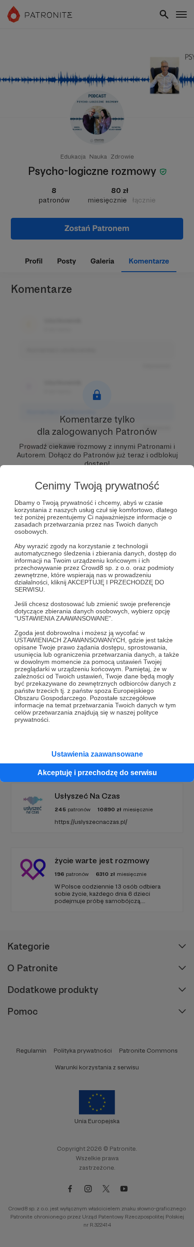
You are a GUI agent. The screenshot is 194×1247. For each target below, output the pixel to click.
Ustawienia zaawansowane (97, 754)
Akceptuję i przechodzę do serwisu (97, 772)
